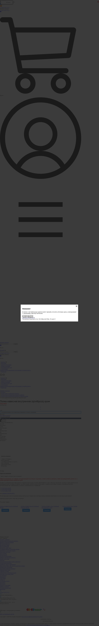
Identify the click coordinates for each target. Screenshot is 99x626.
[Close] (76, 306)
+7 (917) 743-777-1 (27, 316)
